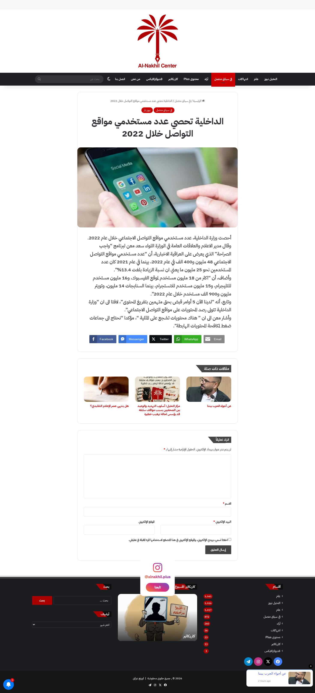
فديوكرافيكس (154, 79)
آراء (206, 79)
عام (256, 79)
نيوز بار (147, 110)
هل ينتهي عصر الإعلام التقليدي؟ (109, 406)
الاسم (227, 504)
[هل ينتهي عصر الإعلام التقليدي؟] (106, 389)
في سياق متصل (223, 79)
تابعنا (157, 587)
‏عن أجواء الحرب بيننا (219, 406)
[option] (157, 617)
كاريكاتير (173, 79)
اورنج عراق (138, 678)
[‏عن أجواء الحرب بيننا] (208, 389)
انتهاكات (243, 79)
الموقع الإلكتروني (146, 522)
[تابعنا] (157, 569)
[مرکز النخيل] (157, 41)
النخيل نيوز (270, 79)
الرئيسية (197, 101)
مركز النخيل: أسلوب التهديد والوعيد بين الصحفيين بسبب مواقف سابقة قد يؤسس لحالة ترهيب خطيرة (159, 410)
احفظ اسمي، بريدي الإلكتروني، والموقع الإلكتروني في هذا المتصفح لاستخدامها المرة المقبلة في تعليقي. (178, 540)
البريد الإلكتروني (222, 522)
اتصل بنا (120, 79)
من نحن (135, 79)
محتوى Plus (191, 79)
